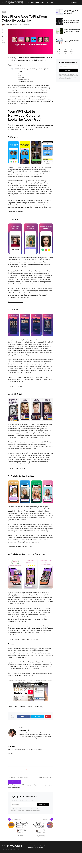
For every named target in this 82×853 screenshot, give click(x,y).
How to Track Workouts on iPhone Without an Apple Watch (72, 31)
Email (25, 769)
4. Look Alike (21, 77)
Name (9, 769)
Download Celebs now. (15, 212)
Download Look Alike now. (16, 468)
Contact (35, 845)
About (30, 845)
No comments (21, 835)
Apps (4, 11)
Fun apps (22, 706)
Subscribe (42, 804)
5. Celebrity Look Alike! (23, 79)
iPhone (30, 706)
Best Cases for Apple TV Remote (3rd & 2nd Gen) (71, 21)
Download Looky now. (15, 302)
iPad (24, 829)
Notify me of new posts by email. (46, 777)
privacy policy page (38, 682)
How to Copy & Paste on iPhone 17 (71, 41)
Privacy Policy (39, 847)
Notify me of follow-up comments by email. (19, 777)
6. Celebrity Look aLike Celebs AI (26, 81)
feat (16, 706)
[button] (2, 2)
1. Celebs (20, 71)
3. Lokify (20, 75)
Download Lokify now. (15, 386)
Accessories (19, 829)
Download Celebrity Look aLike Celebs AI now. (23, 639)
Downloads (42, 845)
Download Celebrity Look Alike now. (20, 547)
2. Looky (20, 73)
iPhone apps (38, 706)
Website (41, 769)
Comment (10, 753)
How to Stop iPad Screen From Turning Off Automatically (71, 11)
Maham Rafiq (22, 730)
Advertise (30, 847)
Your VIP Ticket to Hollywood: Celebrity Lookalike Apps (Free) (32, 69)
